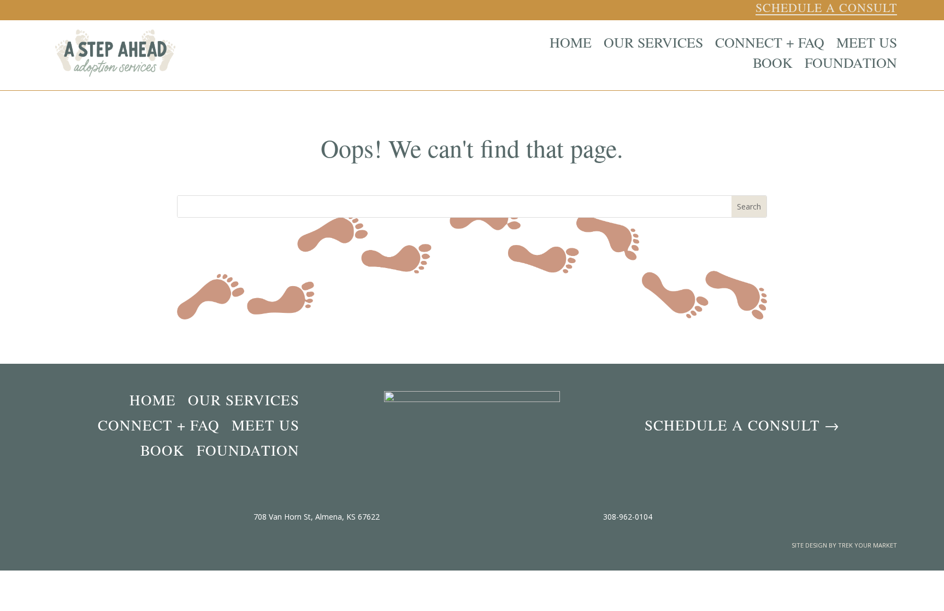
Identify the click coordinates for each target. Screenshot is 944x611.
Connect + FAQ (769, 44)
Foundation (851, 64)
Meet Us (866, 44)
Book (773, 64)
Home (571, 44)
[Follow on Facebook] (722, 8)
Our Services (653, 44)
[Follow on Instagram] (740, 8)
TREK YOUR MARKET (867, 545)
